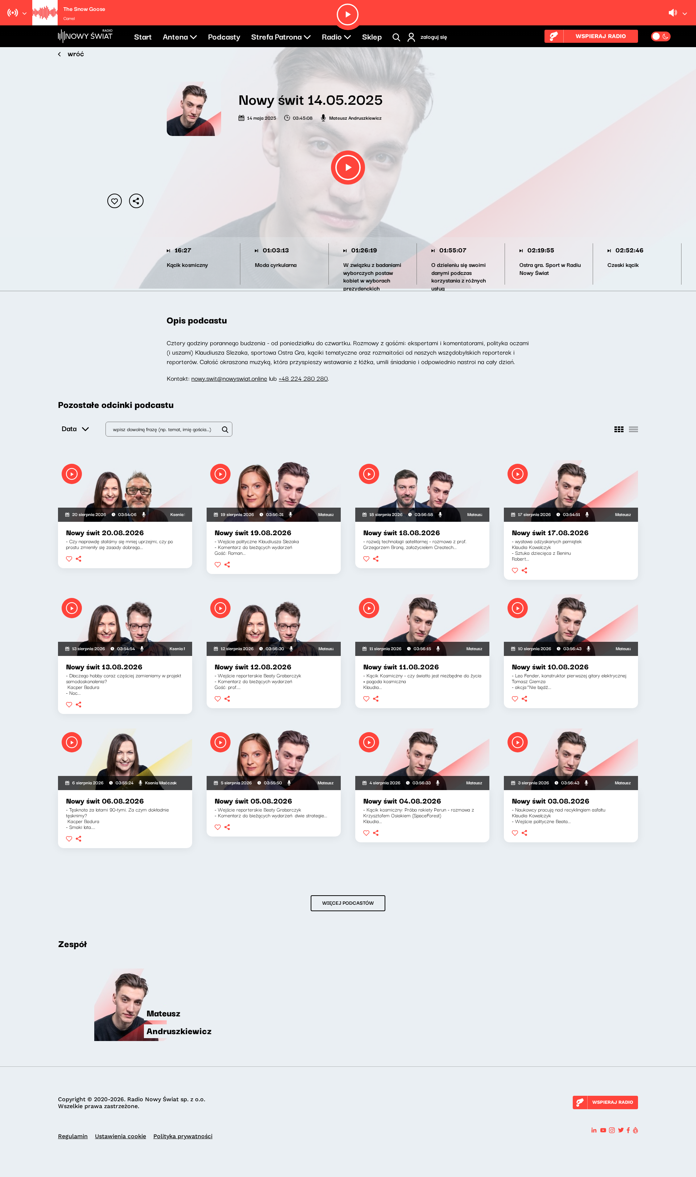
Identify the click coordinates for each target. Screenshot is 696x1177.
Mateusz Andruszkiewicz (355, 117)
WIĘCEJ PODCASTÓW (348, 903)
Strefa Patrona (276, 36)
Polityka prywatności (182, 1136)
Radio (332, 36)
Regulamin (73, 1136)
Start (143, 36)
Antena (175, 36)
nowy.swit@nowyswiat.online (229, 378)
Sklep (372, 36)
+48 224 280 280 (303, 378)
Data (69, 428)
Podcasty (224, 36)
